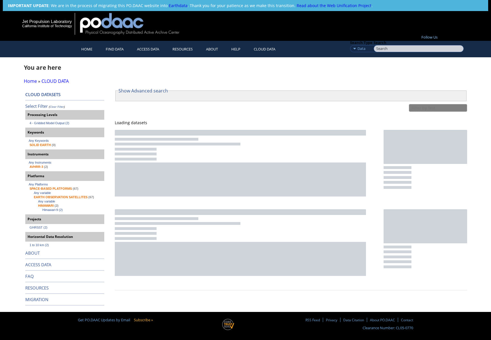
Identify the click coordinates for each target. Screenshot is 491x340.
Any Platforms (38, 184)
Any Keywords (39, 140)
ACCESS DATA (38, 264)
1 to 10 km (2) (39, 245)
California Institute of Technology (47, 26)
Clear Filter (57, 107)
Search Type (361, 42)
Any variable (42, 193)
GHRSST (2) (38, 227)
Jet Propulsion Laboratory (47, 21)
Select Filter (36, 106)
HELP (235, 49)
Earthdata (178, 5)
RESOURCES (182, 49)
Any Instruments (40, 162)
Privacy (331, 320)
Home (86, 49)
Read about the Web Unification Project (334, 5)
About (212, 49)
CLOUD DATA (264, 49)
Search (380, 42)
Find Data (115, 49)
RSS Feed (312, 320)
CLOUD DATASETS (43, 94)
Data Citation (353, 320)
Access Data (148, 49)
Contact (407, 320)
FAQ (29, 276)
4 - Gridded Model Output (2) (49, 123)
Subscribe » (143, 319)
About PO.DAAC (382, 320)
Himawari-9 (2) (52, 210)
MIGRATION (36, 299)
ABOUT (32, 253)
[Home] (134, 24)
